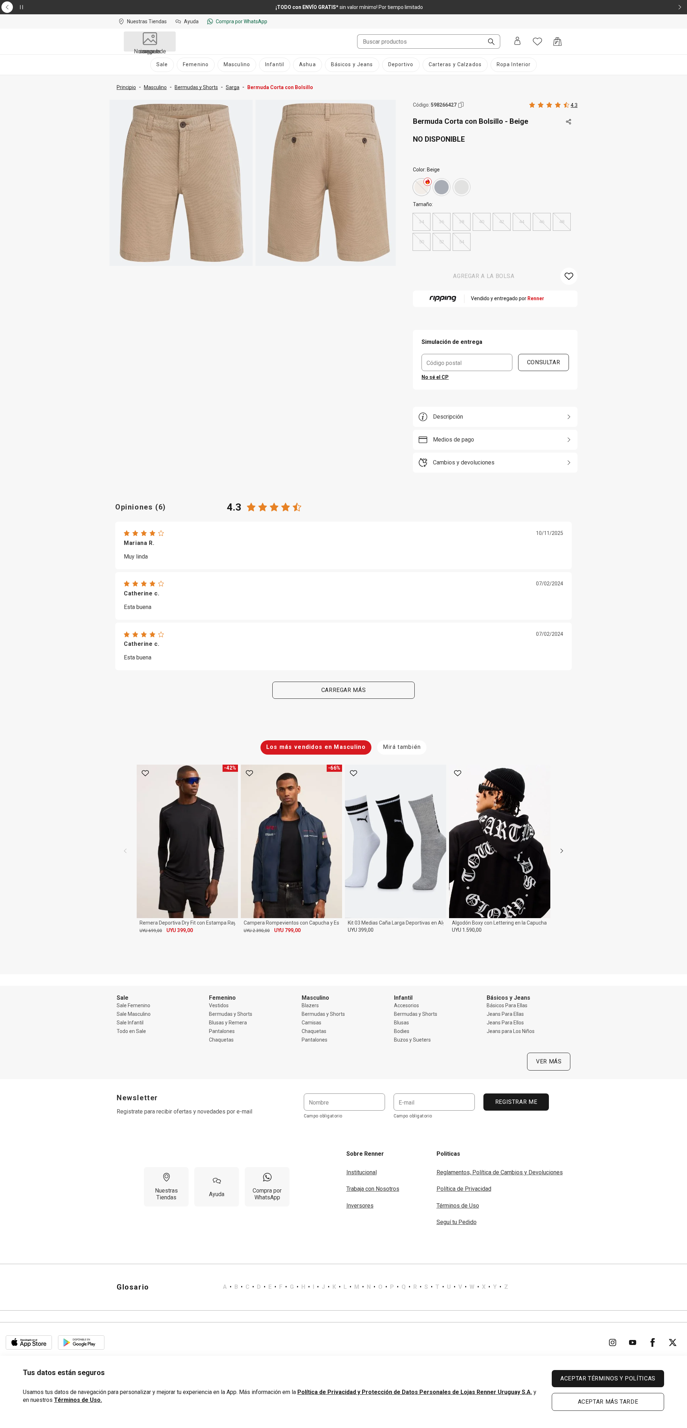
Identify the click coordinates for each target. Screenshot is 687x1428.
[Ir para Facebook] (652, 1342)
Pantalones (222, 1031)
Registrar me (516, 1101)
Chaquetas (221, 1040)
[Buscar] (488, 42)
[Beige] (421, 187)
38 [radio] (461, 221)
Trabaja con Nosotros (372, 1188)
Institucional (361, 1172)
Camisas (311, 1022)
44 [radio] (521, 221)
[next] (561, 850)
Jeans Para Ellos (505, 1022)
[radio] (421, 187)
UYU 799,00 (287, 930)
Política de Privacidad (464, 1188)
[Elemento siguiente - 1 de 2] (680, 7)
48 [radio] (561, 221)
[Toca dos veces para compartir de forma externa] (569, 122)
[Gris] (441, 187)
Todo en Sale (131, 1031)
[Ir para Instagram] (612, 1342)
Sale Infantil (130, 1022)
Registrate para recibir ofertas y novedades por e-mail (184, 1111)
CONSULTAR (543, 362)
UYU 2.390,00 (257, 930)
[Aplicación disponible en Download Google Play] (81, 1342)
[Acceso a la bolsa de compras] (557, 41)
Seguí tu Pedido (457, 1222)
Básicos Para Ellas (507, 1005)
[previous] (125, 850)
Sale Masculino (134, 1014)
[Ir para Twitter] (672, 1342)
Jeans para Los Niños (511, 1031)
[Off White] (461, 187)
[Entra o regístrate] (517, 41)
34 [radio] (421, 221)
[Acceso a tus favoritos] (537, 41)
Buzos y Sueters (412, 1040)
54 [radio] (461, 241)
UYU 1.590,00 (467, 930)
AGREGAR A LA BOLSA (484, 276)
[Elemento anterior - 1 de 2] (7, 7)
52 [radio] (441, 241)
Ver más (548, 1061)
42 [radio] (501, 221)
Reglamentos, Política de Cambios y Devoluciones (500, 1172)
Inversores (360, 1205)
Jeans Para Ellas (505, 1014)
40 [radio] (481, 221)
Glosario (133, 1287)
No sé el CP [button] (435, 377)
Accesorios (406, 1005)
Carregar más (343, 690)
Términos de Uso (458, 1205)
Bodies (401, 1031)
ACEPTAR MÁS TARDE (608, 1401)
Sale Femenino (133, 1005)
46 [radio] (541, 221)
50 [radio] (421, 241)
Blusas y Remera (228, 1022)
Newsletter (137, 1097)
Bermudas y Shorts (230, 1014)
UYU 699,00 (151, 930)
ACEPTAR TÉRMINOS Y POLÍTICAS (608, 1378)
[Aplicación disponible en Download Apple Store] (29, 1342)
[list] (365, 1287)
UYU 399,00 (179, 930)
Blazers (310, 1005)
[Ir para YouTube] (632, 1342)
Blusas (401, 1022)
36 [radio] (441, 221)
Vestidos (219, 1005)
